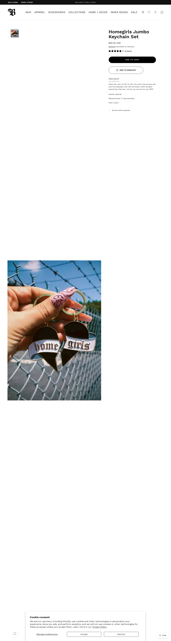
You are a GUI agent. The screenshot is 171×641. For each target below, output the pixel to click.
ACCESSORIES (56, 12)
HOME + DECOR (98, 12)
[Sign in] (155, 12)
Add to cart (132, 60)
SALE (134, 12)
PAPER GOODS (119, 12)
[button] (143, 12)
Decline (121, 634)
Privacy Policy (99, 627)
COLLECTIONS (76, 12)
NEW (28, 12)
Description (114, 79)
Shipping (112, 47)
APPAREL (39, 12)
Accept (84, 634)
